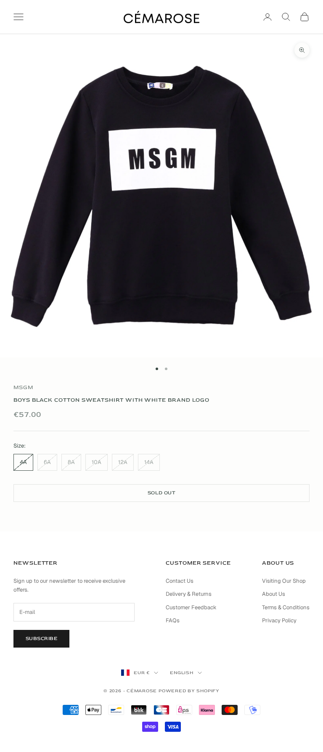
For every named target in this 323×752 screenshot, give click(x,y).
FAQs (173, 620)
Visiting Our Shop (284, 580)
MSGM (23, 387)
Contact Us (179, 580)
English (181, 672)
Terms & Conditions (286, 607)
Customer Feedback (191, 607)
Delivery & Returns (189, 593)
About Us (273, 593)
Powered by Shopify (189, 690)
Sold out (162, 493)
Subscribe (41, 638)
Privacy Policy (279, 620)
